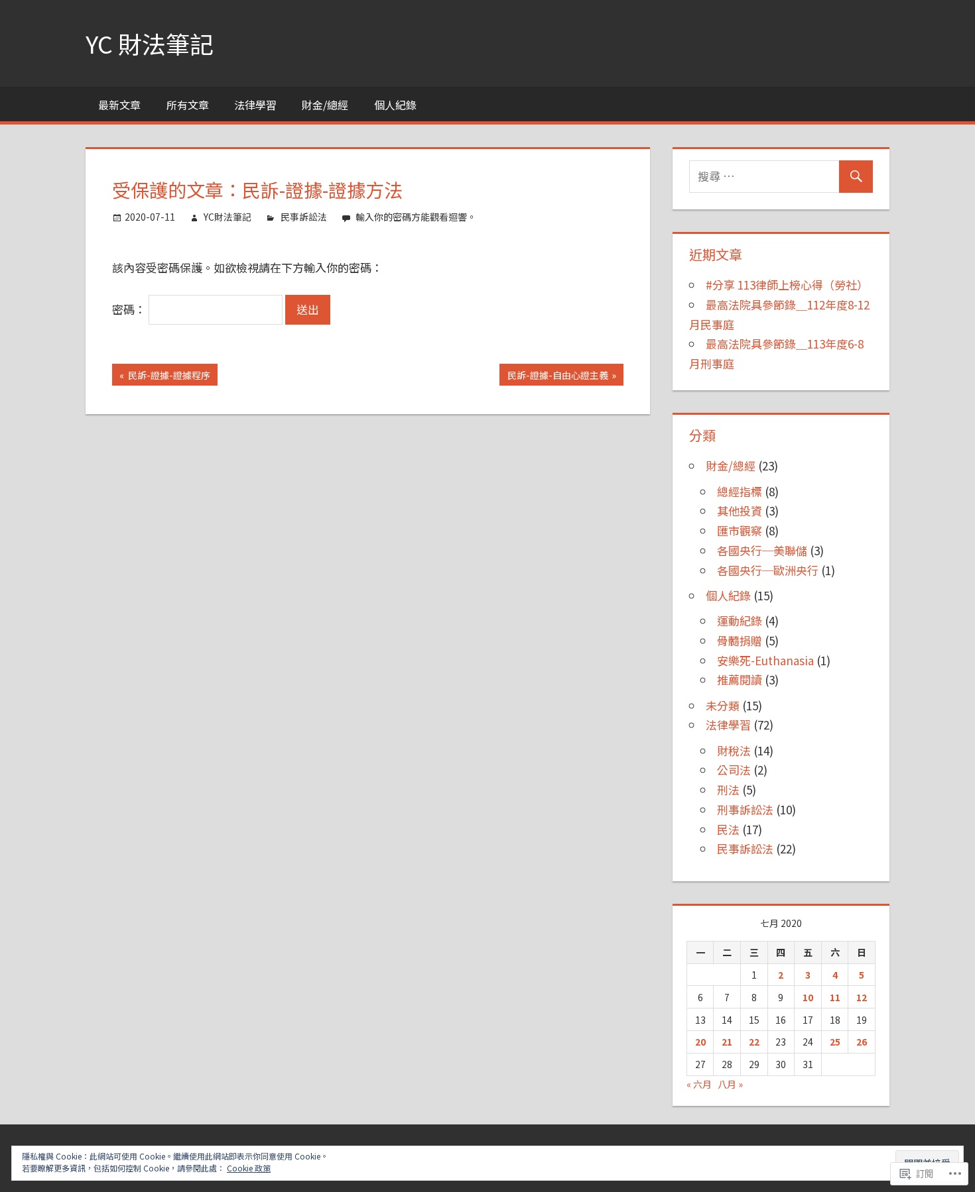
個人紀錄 (395, 105)
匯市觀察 (739, 530)
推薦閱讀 (739, 679)
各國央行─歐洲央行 (767, 570)
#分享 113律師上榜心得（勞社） (787, 284)
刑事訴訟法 (745, 809)
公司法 (734, 769)
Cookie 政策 (249, 1167)
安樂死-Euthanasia (765, 660)
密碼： (130, 309)
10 (808, 997)
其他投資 (739, 510)
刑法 (728, 789)
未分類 (723, 705)
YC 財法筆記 (150, 43)
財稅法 (734, 750)
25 (835, 1041)
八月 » (730, 1084)
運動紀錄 (739, 620)
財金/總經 (325, 105)
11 (835, 997)
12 (861, 997)
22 (754, 1041)
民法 (728, 829)
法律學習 (255, 105)
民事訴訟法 (304, 216)
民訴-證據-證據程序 (161, 377)
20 (700, 1041)
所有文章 (187, 105)
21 (727, 1041)
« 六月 (699, 1084)
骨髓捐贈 (739, 640)
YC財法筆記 (227, 216)
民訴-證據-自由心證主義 (553, 377)
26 (861, 1041)
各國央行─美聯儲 (762, 550)
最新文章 (119, 105)
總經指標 (739, 491)
